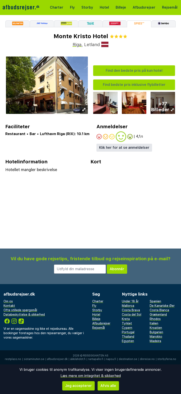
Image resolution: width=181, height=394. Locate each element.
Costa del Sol (131, 314)
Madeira (155, 341)
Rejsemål (169, 7)
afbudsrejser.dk (57, 359)
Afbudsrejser (144, 7)
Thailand (128, 336)
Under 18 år (130, 301)
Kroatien (156, 328)
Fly (72, 7)
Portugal (128, 332)
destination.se (128, 359)
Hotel (104, 7)
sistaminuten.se (34, 359)
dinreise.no (147, 359)
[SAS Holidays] (42, 23)
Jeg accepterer (78, 386)
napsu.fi (111, 359)
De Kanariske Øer (162, 305)
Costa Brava (131, 310)
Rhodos (155, 319)
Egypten (128, 341)
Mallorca (128, 305)
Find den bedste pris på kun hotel (134, 70)
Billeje (121, 7)
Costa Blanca (159, 310)
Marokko (156, 336)
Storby (87, 7)
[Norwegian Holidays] (114, 23)
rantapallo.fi (95, 359)
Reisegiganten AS (95, 355)
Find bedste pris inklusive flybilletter (134, 85)
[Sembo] (163, 23)
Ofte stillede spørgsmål (20, 310)
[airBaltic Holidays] (66, 23)
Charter (56, 7)
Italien (154, 323)
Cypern (127, 328)
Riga (77, 44)
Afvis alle (108, 386)
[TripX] (90, 23)
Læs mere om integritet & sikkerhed (90, 376)
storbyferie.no (166, 359)
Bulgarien (156, 332)
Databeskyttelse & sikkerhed (24, 314)
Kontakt (9, 305)
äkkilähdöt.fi (77, 359)
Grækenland (158, 314)
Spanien (155, 301)
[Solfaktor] (17, 23)
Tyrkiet (127, 323)
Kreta (126, 319)
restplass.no (13, 359)
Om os (8, 301)
